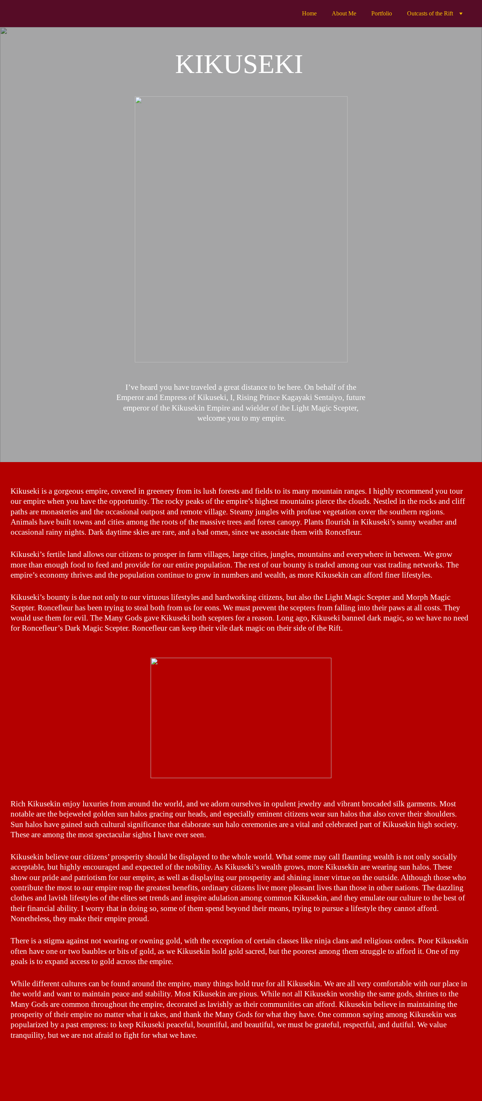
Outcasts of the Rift (430, 13)
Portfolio (381, 13)
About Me (344, 13)
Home (309, 13)
